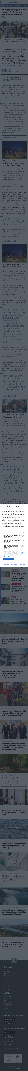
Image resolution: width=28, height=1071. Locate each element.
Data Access (14, 564)
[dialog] (14, 535)
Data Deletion (6, 564)
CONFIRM (8, 559)
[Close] (25, 507)
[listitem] (14, 532)
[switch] (22, 536)
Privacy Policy (22, 564)
